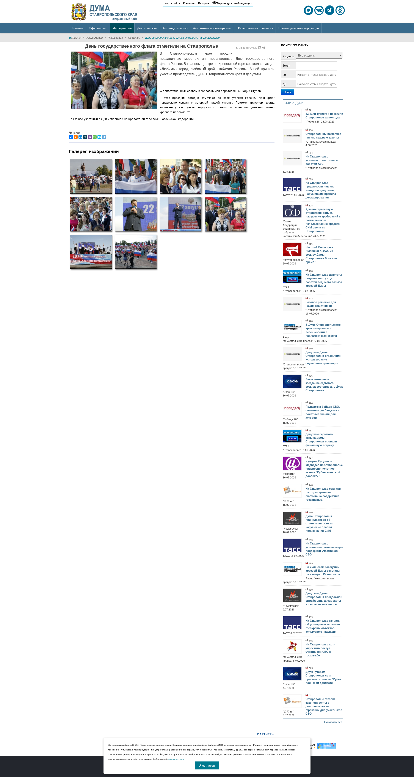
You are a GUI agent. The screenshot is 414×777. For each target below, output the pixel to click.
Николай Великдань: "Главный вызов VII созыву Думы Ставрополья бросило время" (321, 255)
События (134, 37)
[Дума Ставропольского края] (104, 11)
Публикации (115, 37)
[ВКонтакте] (71, 137)
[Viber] (90, 137)
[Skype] (99, 137)
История (203, 3)
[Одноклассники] (76, 137)
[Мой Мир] (80, 137)
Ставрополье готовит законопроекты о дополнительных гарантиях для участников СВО (324, 706)
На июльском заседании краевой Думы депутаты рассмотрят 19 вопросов (323, 570)
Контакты (189, 3)
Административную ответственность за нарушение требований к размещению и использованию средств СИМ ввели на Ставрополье (323, 220)
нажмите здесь (176, 759)
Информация (94, 37)
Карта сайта (172, 3)
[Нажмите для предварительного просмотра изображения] (114, 80)
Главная (76, 37)
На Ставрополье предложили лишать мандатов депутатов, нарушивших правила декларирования (321, 190)
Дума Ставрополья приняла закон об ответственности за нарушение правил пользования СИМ (319, 523)
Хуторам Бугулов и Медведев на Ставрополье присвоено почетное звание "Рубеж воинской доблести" (324, 469)
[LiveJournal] (85, 137)
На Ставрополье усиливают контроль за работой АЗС (322, 160)
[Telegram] (104, 137)
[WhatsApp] (95, 137)
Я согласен (207, 765)
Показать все (333, 722)
